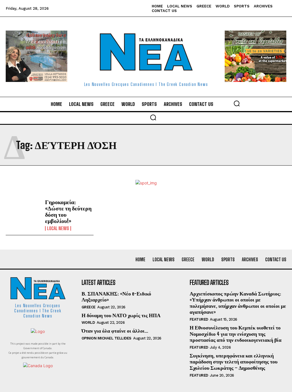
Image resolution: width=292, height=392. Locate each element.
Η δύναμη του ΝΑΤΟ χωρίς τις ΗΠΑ (121, 315)
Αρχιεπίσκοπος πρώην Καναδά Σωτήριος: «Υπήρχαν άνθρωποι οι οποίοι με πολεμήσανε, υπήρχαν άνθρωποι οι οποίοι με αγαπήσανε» (238, 302)
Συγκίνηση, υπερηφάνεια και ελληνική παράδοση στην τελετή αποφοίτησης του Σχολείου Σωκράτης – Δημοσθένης (233, 361)
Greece (89, 307)
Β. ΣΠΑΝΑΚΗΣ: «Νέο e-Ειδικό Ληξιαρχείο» (116, 296)
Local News (58, 228)
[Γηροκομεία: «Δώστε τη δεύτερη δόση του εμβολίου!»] (23, 213)
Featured (199, 319)
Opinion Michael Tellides (106, 338)
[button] (237, 103)
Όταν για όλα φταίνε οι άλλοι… (115, 330)
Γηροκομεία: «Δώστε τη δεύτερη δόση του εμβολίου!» (68, 211)
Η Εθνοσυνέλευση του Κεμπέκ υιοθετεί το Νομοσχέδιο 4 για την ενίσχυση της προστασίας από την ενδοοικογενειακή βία (235, 333)
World (88, 322)
